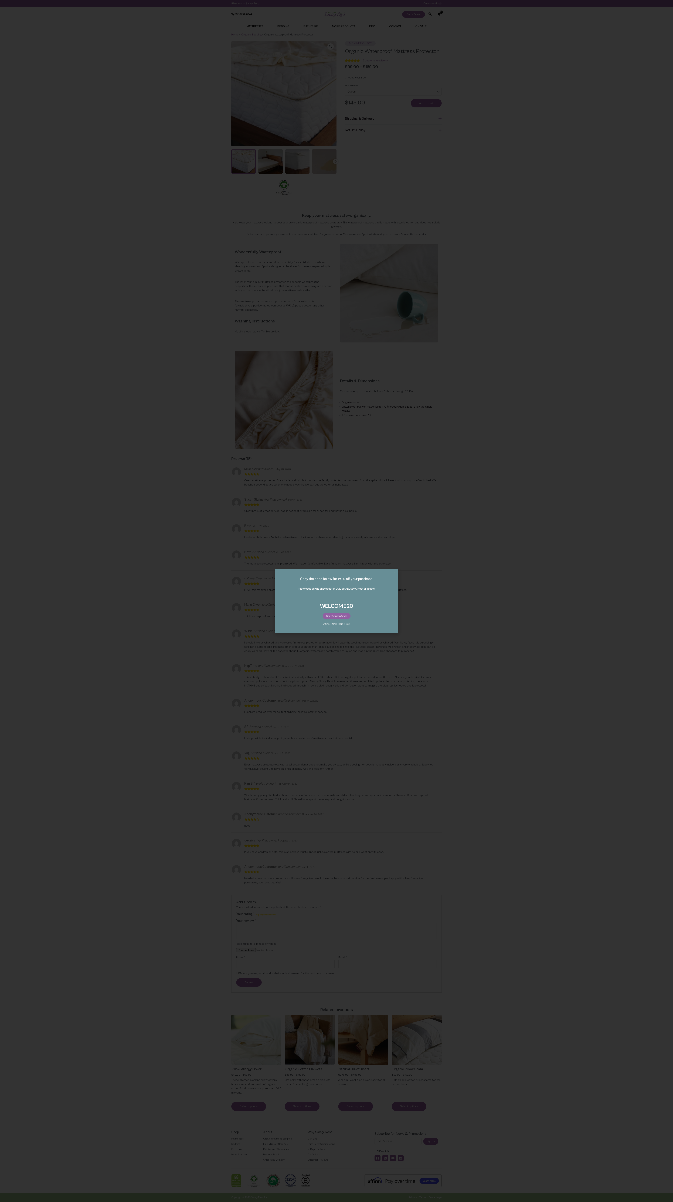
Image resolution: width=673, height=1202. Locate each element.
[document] (336, 601)
